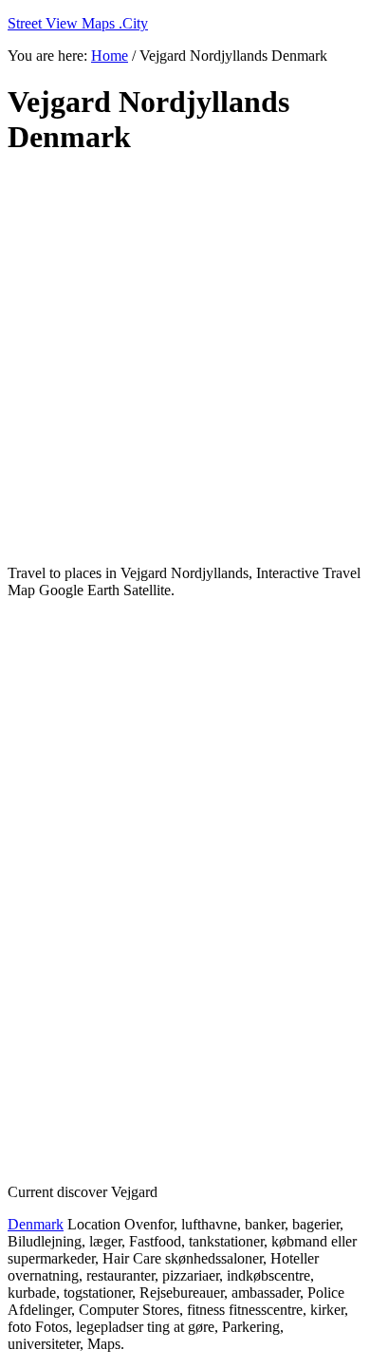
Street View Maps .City (78, 23)
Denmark (36, 1224)
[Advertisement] (185, 361)
